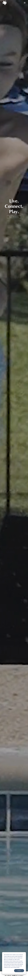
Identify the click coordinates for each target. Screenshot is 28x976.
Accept (19, 970)
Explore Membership (14, 217)
